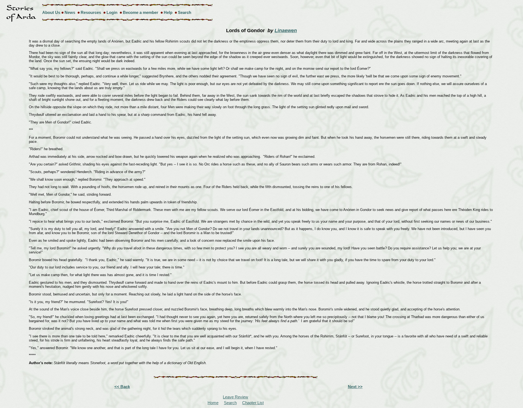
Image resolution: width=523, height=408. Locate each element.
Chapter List (253, 402)
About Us (51, 12)
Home (213, 402)
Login (112, 12)
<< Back (122, 386)
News (70, 12)
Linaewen (286, 30)
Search (184, 12)
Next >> (355, 386)
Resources (91, 12)
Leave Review (235, 397)
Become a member (140, 12)
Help (168, 12)
